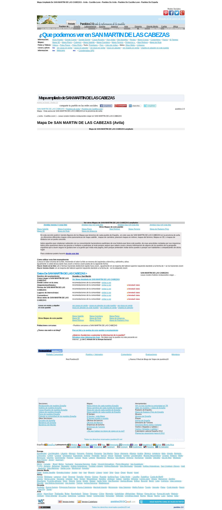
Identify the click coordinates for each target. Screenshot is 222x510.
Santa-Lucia (65, 468)
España (77, 26)
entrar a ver (106, 283)
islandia (148, 458)
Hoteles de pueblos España (50, 408)
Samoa (170, 496)
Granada (138, 466)
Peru (103, 445)
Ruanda (103, 477)
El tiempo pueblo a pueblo (97, 418)
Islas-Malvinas (53, 468)
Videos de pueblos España (50, 412)
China (101, 494)
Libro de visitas (111, 45)
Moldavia (177, 458)
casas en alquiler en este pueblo (102, 305)
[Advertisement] (111, 73)
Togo (76, 479)
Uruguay (124, 447)
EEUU (39, 464)
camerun (57, 477)
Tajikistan (119, 496)
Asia (126, 26)
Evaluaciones (151, 354)
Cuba (135, 445)
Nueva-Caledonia (84, 487)
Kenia (78, 481)
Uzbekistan (119, 494)
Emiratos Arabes (63, 472)
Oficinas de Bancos (95, 423)
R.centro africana (54, 481)
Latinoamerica (90, 26)
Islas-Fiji (41, 489)
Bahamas (56, 466)
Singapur (94, 494)
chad (65, 477)
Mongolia (109, 494)
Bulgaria (177, 453)
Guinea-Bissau (126, 481)
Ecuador (73, 447)
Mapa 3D (56, 42)
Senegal (71, 477)
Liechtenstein (53, 453)
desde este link (72, 254)
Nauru (181, 487)
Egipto (85, 481)
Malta (180, 456)
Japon (39, 494)
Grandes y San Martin (81, 276)
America (114, 26)
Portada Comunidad (54, 354)
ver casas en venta (64, 48)
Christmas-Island (132, 496)
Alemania (124, 453)
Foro (101, 45)
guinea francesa (90, 483)
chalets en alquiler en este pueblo (155, 48)
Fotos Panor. (65, 45)
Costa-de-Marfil (156, 477)
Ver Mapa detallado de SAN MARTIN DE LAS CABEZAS (96, 279)
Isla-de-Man (167, 458)
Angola (40, 477)
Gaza (117, 472)
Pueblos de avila (73, 109)
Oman (123, 472)
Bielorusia (41, 458)
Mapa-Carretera (103, 42)
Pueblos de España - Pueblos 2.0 (47, 102)
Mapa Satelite (89, 42)
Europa (102, 26)
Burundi (144, 481)
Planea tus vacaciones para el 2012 (150, 433)
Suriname (69, 464)
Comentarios (126, 354)
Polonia (70, 458)
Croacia (58, 456)
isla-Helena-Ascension (54, 483)
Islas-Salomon (125, 487)
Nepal (89, 496)
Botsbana (48, 477)
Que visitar (111, 40)
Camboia (81, 496)
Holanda (118, 456)
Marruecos (162, 479)
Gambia (126, 479)
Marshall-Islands (100, 487)
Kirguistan (110, 496)
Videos (55, 45)
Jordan (74, 472)
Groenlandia (60, 458)
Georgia (50, 458)
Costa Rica (169, 445)
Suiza (116, 453)
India (176, 496)
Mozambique (92, 479)
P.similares (93, 45)
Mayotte (40, 483)
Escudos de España (47, 420)
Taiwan (85, 494)
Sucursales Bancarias (173, 29)
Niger (65, 481)
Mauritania (41, 481)
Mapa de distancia (89, 231)
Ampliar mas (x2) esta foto (92, 225)
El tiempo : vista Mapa (96, 416)
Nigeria (72, 481)
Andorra (173, 456)
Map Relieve (142, 42)
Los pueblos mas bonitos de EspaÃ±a (57, 29)
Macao (150, 496)
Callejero (99, 29)
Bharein (91, 472)
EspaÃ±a (51, 445)
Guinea (95, 477)
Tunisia (79, 483)
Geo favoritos (122, 40)
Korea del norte (163, 494)
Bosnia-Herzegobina (152, 456)
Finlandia (95, 456)
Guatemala (137, 447)
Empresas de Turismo (96, 427)
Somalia (80, 477)
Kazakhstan (42, 453)
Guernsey (60, 460)
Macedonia (101, 458)
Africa (175, 26)
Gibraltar (156, 458)
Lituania (64, 453)
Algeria (88, 477)
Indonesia (72, 496)
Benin (151, 481)
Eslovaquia (77, 456)
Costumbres (156, 40)
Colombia (93, 445)
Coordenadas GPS (86, 51)
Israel (105, 472)
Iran (80, 472)
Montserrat (76, 468)
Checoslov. (41, 456)
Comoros (165, 481)
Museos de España (143, 416)
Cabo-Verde (125, 477)
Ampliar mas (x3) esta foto (128, 225)
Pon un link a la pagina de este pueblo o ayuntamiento (95, 330)
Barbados (65, 466)
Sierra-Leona (49, 479)
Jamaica (46, 466)
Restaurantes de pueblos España (52, 406)
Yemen (82, 479)
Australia (40, 487)
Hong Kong (48, 494)
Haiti (183, 466)
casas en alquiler (81, 48)
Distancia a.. (130, 42)
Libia (157, 481)
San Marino (108, 453)
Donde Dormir (84, 40)
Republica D (147, 445)
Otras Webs (130, 45)
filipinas (140, 494)
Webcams (61, 50)
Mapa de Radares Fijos (159, 229)
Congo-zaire (145, 479)
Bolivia (158, 445)
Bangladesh (76, 494)
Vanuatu (155, 487)
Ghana (154, 479)
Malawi (92, 481)
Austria (140, 453)
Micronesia (112, 487)
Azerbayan (139, 458)
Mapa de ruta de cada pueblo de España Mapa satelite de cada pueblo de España (104, 411)
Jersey (51, 460)
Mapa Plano (67, 42)
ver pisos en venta (97, 48)
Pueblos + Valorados (94, 354)
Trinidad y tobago (96, 466)
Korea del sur (150, 494)
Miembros (176, 354)
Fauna (165, 40)
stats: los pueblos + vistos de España (150, 408)
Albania (133, 453)
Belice (61, 464)
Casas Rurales (98, 40)
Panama (150, 447)
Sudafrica (145, 477)
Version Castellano (89, 502)
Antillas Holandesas (79, 466)
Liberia (40, 479)
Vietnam (40, 496)
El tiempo (84, 29)
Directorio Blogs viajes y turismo (148, 425)
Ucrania (165, 456)
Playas (142, 29)
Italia (164, 453)
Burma (143, 496)
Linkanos (141, 45)
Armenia (129, 458)
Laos (163, 496)
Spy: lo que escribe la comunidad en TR (151, 406)
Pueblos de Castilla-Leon (92, 109)
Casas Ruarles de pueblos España (53, 410)
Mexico (74, 445)
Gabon (119, 479)
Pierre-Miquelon (122, 464)
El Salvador (164, 447)
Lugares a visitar (117, 29)
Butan (67, 494)
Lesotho (136, 477)
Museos (134, 29)
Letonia (92, 458)
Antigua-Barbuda (111, 466)
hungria (126, 456)
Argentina (126, 445)
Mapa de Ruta (155, 42)
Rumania (98, 453)
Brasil (55, 464)
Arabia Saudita (49, 472)
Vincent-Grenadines (106, 464)
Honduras (85, 447)
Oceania (138, 26)
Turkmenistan (98, 496)
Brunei (130, 472)
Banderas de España (47, 423)
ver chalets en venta (131, 48)
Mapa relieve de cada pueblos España (103, 406)
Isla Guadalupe (136, 464)
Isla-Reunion (113, 481)
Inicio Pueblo (57, 40)
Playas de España (142, 420)
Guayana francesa (82, 464)
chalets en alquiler (125, 308)
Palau (163, 487)
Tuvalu (148, 487)
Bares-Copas (143, 40)
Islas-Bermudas (126, 466)
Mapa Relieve (78, 320)
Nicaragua (98, 447)
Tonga (48, 489)
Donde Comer (71, 40)
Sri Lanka (62, 496)
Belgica (148, 453)
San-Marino (120, 458)
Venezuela (114, 445)
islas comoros (175, 481)
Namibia (102, 479)
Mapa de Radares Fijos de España (149, 412)
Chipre (50, 456)
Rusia (84, 458)
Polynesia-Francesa (67, 487)
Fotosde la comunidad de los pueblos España (57, 416)
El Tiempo (174, 40)
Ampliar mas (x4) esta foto (160, 225)
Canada (47, 464)
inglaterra (156, 453)
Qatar (39, 472)
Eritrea (137, 481)
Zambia (172, 479)
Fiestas (133, 40)
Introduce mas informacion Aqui (86, 337)
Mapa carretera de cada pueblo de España (104, 408)
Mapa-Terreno (117, 42)
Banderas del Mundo (47, 425)
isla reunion (70, 483)
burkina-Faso (113, 477)
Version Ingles (68, 502)
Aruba (93, 464)
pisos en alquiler (114, 48)
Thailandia (59, 494)
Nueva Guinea (52, 487)
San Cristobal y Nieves (170, 466)
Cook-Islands (172, 487)
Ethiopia (134, 479)
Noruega (80, 453)
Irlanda (170, 453)
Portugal (89, 453)
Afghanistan (130, 494)
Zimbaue (111, 479)
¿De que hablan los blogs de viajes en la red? (106, 431)
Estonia (87, 456)
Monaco (72, 453)
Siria (111, 472)
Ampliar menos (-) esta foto (55, 225)
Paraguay (111, 447)
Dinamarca (67, 456)
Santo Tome (102, 481)
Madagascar (104, 483)
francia (103, 456)
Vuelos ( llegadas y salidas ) (146, 429)
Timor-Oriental (51, 496)
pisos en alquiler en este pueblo (85, 308)
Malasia (174, 494)
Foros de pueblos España (49, 414)
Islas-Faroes (42, 460)
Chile (83, 445)
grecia (110, 456)
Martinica (42, 468)
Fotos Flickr (77, 45)
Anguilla (85, 468)
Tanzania (60, 479)
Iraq (85, 472)
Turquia (78, 458)
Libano (99, 472)
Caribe (164, 26)
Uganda (69, 479)
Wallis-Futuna (138, 487)
